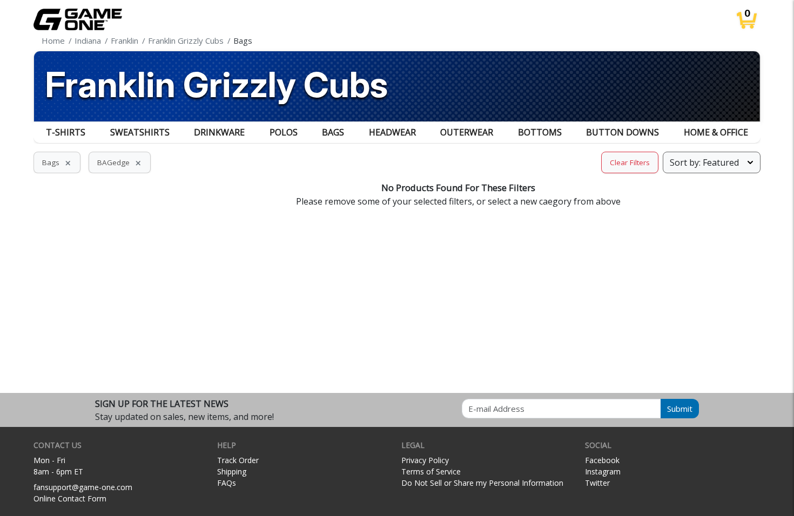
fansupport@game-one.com (82, 487)
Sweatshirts (140, 132)
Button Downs (622, 132)
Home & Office (716, 132)
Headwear (392, 132)
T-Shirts (65, 132)
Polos (284, 132)
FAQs (226, 483)
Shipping (231, 471)
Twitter (597, 483)
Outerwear (466, 132)
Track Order (238, 460)
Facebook (602, 460)
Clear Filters (630, 162)
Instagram (603, 471)
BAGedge (119, 162)
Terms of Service (431, 471)
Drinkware (219, 132)
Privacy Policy (425, 460)
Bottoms (540, 132)
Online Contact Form (69, 498)
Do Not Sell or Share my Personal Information (482, 483)
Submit (679, 408)
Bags (333, 132)
